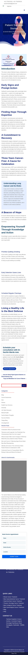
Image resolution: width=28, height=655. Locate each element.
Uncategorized (5, 423)
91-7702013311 (10, 569)
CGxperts (21, 651)
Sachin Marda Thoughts (7, 415)
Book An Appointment (9, 368)
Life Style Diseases (6, 410)
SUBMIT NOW (14, 556)
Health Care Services (6, 405)
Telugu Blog (4, 420)
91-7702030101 (19, 569)
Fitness (3, 402)
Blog (2, 395)
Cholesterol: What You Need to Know (10, 429)
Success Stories (5, 417)
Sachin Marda (8, 31)
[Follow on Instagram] (15, 575)
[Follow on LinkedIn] (7, 575)
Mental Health (5, 412)
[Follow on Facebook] (4, 575)
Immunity (3, 407)
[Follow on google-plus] (12, 575)
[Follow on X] (10, 575)
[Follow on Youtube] (18, 575)
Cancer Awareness (6, 397)
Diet (2, 400)
